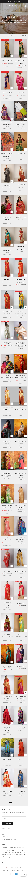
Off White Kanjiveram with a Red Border (21, 248)
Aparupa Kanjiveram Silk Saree (20, 409)
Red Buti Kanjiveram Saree (7, 280)
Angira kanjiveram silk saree (7, 667)
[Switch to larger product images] (23, 35)
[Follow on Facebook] (2, 862)
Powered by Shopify (20, 870)
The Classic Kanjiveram (21, 185)
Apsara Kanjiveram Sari (20, 312)
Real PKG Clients (6, 837)
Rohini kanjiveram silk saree (21, 602)
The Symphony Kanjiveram (7, 93)
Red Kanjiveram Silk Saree (7, 312)
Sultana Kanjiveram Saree (7, 635)
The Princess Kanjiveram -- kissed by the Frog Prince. (21, 344)
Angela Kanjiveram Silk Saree (7, 539)
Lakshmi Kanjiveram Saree (21, 217)
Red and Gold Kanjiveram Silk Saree (20, 377)
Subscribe (7, 823)
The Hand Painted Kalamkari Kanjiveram (7, 155)
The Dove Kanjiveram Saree (7, 186)
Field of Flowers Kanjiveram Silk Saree (7, 409)
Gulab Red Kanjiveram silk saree (7, 604)
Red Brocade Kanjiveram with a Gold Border (21, 281)
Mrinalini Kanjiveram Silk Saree (7, 729)
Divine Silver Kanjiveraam (7, 343)
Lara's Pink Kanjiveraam (20, 93)
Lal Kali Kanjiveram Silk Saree (20, 473)
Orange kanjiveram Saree (21, 760)
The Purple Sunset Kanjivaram (7, 123)
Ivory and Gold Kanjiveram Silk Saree (20, 441)
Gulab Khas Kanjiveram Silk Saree (7, 217)
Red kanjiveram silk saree (7, 697)
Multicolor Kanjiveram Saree (7, 760)
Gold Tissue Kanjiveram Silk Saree (20, 571)
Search (3, 832)
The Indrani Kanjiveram (21, 154)
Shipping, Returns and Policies (9, 839)
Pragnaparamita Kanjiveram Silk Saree (7, 507)
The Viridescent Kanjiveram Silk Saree (20, 62)
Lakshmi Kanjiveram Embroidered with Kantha (7, 474)
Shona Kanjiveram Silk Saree (21, 506)
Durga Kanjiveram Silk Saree (7, 570)
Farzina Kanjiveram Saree (21, 635)
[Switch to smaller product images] (25, 35)
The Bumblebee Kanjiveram (7, 61)
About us (4, 834)
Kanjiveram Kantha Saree (21, 538)
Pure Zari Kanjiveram (21, 790)
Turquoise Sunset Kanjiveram (7, 249)
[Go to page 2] (17, 801)
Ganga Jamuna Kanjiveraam (21, 123)
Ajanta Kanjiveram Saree (7, 376)
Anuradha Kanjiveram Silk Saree (7, 441)
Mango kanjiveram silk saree (20, 697)
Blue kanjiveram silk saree (20, 665)
